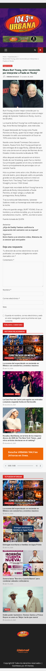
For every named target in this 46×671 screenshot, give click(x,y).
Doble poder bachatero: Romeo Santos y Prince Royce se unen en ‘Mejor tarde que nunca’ (23, 599)
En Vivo (40, 50)
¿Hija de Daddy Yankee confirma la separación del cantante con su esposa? (21, 227)
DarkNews (16, 666)
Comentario (8, 260)
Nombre (7, 290)
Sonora (7, 539)
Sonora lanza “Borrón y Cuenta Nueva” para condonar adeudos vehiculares (23, 563)
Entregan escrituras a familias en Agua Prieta (23, 529)
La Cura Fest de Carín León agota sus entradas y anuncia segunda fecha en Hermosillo (23, 384)
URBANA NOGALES (12, 77)
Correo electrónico (11, 298)
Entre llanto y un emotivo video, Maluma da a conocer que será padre (22, 237)
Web (5, 307)
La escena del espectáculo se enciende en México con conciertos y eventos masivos (23, 348)
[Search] (35, 50)
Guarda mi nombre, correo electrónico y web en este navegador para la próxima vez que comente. (23, 318)
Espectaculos (7, 66)
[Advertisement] (23, 39)
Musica (17, 394)
